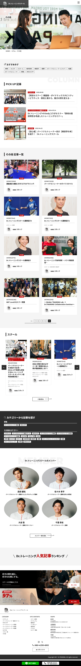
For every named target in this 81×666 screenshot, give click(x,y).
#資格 (22, 72)
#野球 (6, 68)
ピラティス (7, 433)
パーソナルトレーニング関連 (48, 433)
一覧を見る (40, 399)
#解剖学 (36, 68)
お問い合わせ (41, 649)
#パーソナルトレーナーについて (56, 68)
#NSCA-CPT (30, 72)
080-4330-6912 (41, 645)
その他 (38, 436)
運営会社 (33, 626)
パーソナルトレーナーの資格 (64, 433)
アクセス (33, 628)
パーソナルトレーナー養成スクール (21, 433)
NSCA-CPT (23, 425)
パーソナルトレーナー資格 (11, 425)
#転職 (69, 68)
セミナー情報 (34, 630)
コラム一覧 (31, 436)
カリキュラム (34, 621)
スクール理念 (34, 619)
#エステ (13, 68)
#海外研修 (29, 68)
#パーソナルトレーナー (11, 72)
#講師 (43, 68)
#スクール (20, 68)
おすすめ (24, 436)
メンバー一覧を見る (40, 536)
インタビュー (34, 624)
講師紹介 (33, 622)
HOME (8, 51)
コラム (13, 51)
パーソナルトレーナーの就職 (12, 436)
